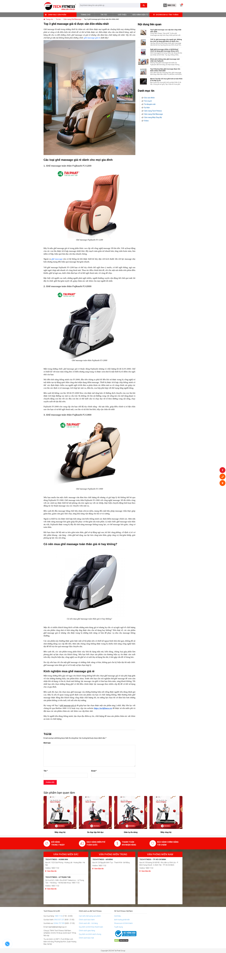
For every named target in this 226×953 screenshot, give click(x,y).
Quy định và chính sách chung (90, 934)
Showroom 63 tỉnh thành (123, 923)
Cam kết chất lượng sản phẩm (90, 916)
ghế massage (57, 259)
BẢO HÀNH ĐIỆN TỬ (140, 15)
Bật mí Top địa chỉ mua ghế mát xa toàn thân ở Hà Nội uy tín (166, 79)
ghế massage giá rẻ (92, 38)
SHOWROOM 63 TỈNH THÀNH (167, 15)
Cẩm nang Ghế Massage (153, 114)
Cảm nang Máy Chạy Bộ (153, 117)
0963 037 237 (59, 920)
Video (146, 121)
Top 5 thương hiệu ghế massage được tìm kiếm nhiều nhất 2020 (165, 70)
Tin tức (104, 15)
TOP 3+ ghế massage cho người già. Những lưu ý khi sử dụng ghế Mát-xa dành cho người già (166, 40)
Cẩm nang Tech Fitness (153, 111)
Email (94, 771)
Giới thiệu (122, 15)
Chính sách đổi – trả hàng (88, 923)
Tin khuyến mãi (149, 104)
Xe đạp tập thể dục (60, 832)
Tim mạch (148, 101)
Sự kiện (147, 107)
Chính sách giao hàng (87, 930)
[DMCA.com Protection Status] (130, 940)
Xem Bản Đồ (51, 871)
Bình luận (47, 743)
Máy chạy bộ (130, 832)
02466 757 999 (59, 923)
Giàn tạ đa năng (95, 832)
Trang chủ (85, 15)
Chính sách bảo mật (86, 938)
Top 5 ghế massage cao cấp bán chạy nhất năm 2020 (165, 30)
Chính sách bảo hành (87, 920)
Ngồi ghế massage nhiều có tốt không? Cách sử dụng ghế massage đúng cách (164, 50)
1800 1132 (171, 5)
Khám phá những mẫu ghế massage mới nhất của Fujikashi (165, 60)
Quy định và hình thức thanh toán (91, 927)
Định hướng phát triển (122, 920)
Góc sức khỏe (149, 98)
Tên (46, 771)
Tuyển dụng (118, 927)
